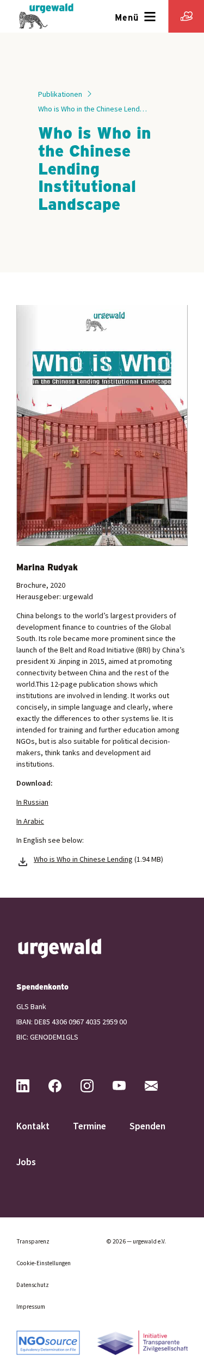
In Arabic (30, 821)
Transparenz (33, 1241)
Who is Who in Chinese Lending (83, 859)
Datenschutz (32, 1285)
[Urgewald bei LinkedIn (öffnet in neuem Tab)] (31, 1085)
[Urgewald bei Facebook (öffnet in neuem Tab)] (63, 1085)
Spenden (147, 1126)
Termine (89, 1126)
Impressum (30, 1306)
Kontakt (33, 1126)
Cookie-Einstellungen (43, 1263)
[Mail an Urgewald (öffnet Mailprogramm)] (160, 1085)
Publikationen (60, 94)
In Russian (32, 802)
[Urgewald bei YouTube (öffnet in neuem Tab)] (128, 1085)
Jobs (26, 1162)
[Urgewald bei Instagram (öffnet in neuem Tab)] (96, 1085)
